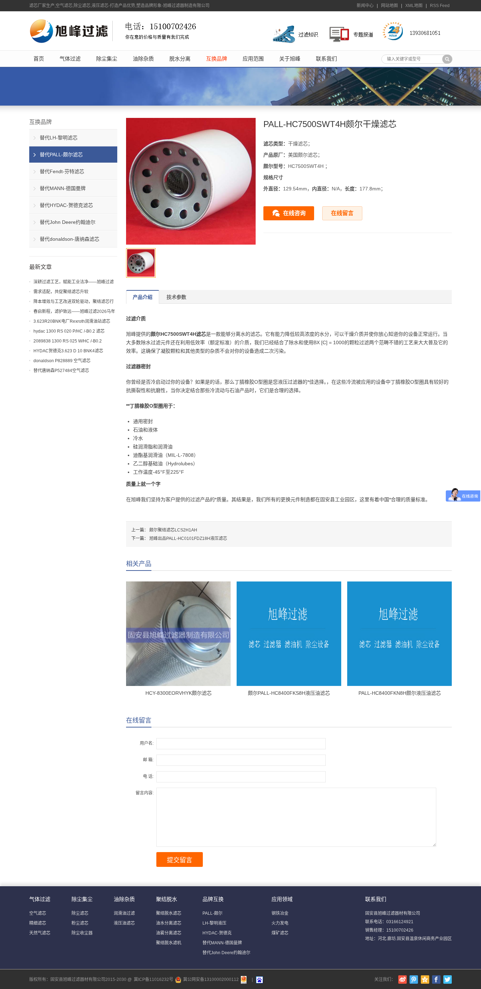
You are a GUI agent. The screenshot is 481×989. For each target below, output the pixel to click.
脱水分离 (179, 59)
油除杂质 (143, 59)
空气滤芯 (37, 913)
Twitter (447, 979)
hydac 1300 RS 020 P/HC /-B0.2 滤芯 (69, 331)
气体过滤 (70, 59)
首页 (38, 59)
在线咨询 (294, 213)
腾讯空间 (425, 979)
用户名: (147, 743)
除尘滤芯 (79, 913)
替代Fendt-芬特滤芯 (62, 171)
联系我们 (326, 59)
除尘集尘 (106, 59)
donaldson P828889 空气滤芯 (61, 360)
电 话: (148, 776)
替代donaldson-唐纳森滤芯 (69, 239)
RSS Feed (440, 5)
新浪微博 (402, 979)
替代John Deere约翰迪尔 (67, 222)
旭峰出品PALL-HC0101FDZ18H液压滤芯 (188, 538)
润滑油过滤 (124, 913)
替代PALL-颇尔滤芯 (61, 154)
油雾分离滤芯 (168, 933)
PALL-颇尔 (212, 913)
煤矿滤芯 (279, 933)
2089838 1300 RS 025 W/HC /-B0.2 (67, 341)
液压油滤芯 (124, 923)
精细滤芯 (37, 923)
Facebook (436, 979)
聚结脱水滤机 (168, 942)
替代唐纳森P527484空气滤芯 (61, 370)
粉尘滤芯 (79, 923)
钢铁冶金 (279, 913)
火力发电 (279, 923)
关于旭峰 (289, 59)
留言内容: (145, 792)
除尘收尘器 (82, 933)
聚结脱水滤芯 (168, 913)
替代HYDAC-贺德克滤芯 (66, 205)
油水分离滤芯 (168, 923)
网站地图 (389, 5)
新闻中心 (365, 5)
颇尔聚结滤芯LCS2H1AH (173, 530)
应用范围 (253, 59)
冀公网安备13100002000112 (211, 979)
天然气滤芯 (39, 933)
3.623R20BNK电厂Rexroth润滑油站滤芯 (71, 321)
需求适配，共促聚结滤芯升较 (60, 291)
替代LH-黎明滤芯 (58, 137)
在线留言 (342, 213)
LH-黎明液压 (214, 923)
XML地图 (414, 5)
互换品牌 (216, 59)
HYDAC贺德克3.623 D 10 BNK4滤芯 (68, 350)
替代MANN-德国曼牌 (63, 188)
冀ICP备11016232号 (153, 979)
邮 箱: (148, 759)
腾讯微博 (414, 979)
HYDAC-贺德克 (217, 933)
